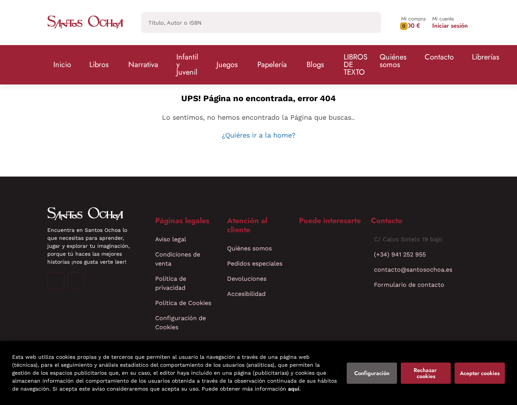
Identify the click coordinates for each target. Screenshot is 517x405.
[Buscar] (369, 22)
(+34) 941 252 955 (400, 254)
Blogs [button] (315, 64)
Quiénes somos (393, 61)
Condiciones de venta (177, 259)
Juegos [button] (227, 64)
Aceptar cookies (480, 373)
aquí (293, 389)
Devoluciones (246, 278)
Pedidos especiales (254, 263)
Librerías (485, 57)
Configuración (371, 373)
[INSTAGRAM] (55, 280)
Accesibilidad (246, 293)
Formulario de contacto (409, 284)
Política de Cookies (183, 302)
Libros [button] (99, 64)
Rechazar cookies (426, 373)
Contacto (439, 57)
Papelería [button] (272, 64)
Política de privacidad (170, 283)
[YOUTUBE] (75, 280)
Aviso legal (170, 239)
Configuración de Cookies (180, 322)
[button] (413, 22)
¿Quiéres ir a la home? (259, 135)
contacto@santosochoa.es (413, 269)
